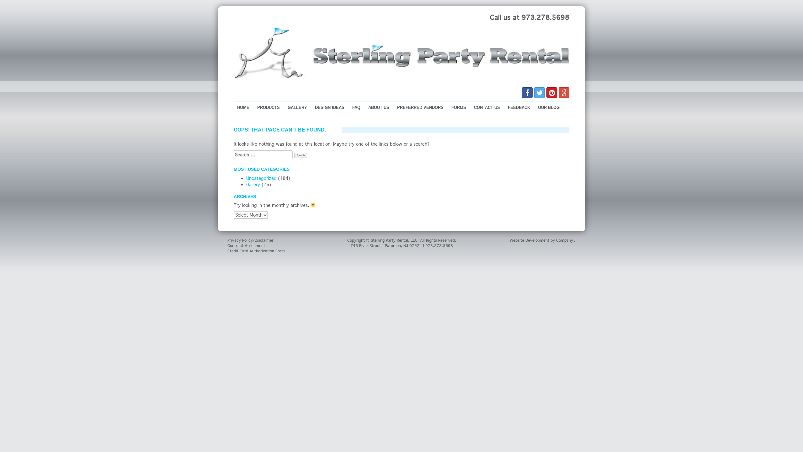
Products (268, 107)
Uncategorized (261, 178)
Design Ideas (329, 107)
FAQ (356, 107)
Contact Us (487, 107)
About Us (378, 107)
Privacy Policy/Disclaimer (250, 240)
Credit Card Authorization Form (256, 251)
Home (243, 107)
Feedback (519, 107)
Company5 (566, 240)
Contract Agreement (246, 245)
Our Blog (549, 107)
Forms (458, 107)
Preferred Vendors (420, 107)
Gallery (297, 107)
